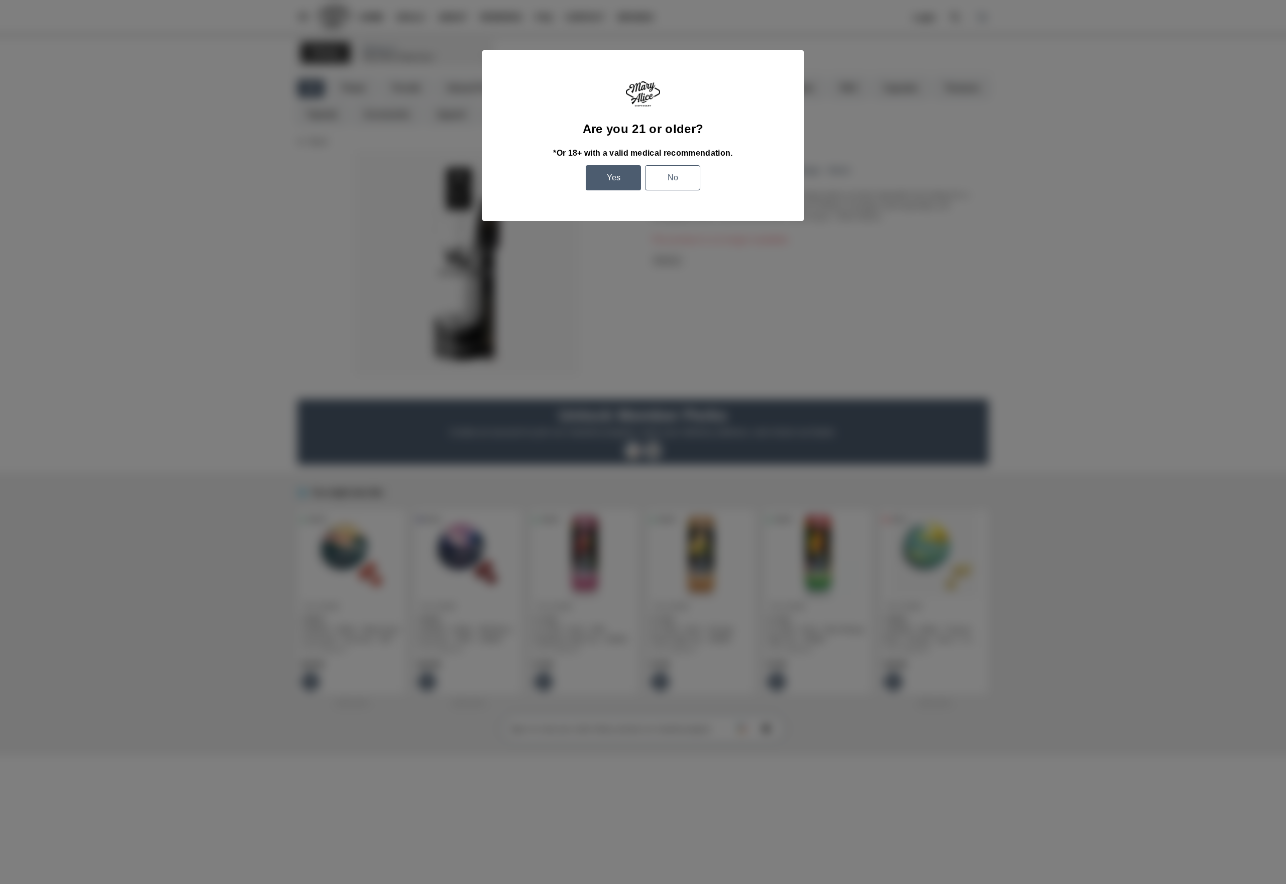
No (673, 177)
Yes (613, 177)
